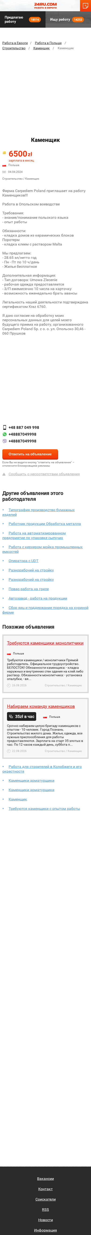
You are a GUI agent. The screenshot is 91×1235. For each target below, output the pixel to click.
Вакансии (45, 1178)
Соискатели (45, 1199)
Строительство (13, 48)
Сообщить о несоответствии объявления (44, 474)
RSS (45, 1209)
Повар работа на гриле (29, 589)
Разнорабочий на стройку (31, 570)
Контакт (45, 1189)
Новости (45, 1220)
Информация (45, 1230)
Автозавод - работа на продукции (38, 598)
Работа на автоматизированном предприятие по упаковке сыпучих (34, 535)
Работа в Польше (48, 43)
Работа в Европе (15, 43)
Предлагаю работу (22, 19)
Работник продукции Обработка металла (45, 523)
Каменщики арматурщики (31, 780)
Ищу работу (66, 19)
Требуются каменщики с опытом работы (44, 808)
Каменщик (41, 48)
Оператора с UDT (23, 561)
